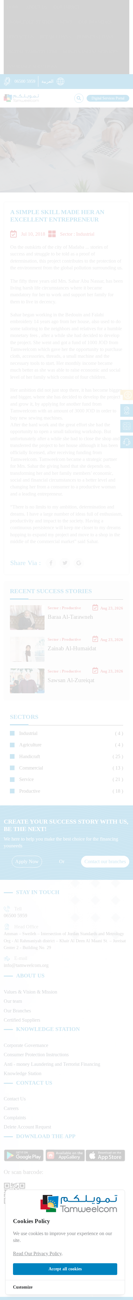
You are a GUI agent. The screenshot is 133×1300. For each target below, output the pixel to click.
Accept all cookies (65, 1269)
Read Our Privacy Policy (37, 1253)
